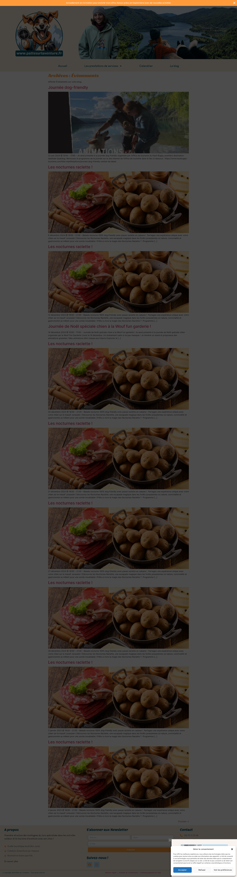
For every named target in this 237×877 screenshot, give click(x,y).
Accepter (182, 870)
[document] (118, 438)
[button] (232, 849)
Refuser (202, 870)
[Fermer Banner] (234, 2)
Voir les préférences (223, 870)
